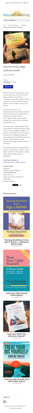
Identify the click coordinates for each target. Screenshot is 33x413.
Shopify (19, 408)
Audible (17, 162)
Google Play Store (8, 162)
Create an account (16, 3)
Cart (27, 3)
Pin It (20, 185)
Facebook (4, 401)
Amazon (23, 162)
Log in (7, 3)
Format (5, 80)
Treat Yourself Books (13, 25)
